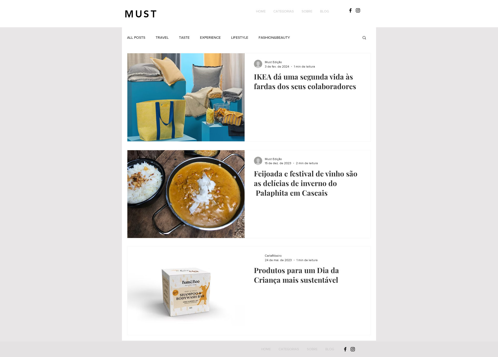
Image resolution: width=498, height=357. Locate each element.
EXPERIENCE (210, 37)
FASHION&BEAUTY (274, 37)
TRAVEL (162, 37)
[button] (283, 11)
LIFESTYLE (239, 37)
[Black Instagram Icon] (358, 10)
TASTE (184, 37)
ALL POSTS (136, 37)
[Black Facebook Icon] (350, 10)
